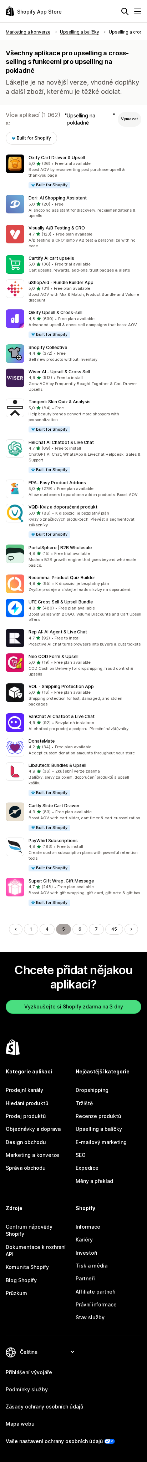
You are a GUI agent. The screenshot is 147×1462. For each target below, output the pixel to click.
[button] (73, 172)
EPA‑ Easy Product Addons (57, 482)
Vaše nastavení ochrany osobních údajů (54, 1441)
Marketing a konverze (32, 1155)
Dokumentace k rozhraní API (36, 1250)
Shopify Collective (48, 347)
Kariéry (84, 1239)
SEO (81, 1155)
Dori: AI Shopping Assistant (58, 198)
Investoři (86, 1253)
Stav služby (90, 1317)
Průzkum (16, 1293)
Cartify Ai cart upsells (51, 258)
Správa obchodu (26, 1168)
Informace (88, 1227)
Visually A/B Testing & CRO (57, 228)
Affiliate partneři (96, 1292)
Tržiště (84, 1103)
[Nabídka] (137, 11)
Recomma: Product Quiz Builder (62, 577)
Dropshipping (92, 1090)
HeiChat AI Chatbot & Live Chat (61, 442)
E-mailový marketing (101, 1142)
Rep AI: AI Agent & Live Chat (58, 631)
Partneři (85, 1278)
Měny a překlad (94, 1181)
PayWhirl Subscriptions (53, 840)
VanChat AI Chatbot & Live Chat (62, 716)
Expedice (87, 1168)
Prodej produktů (26, 1116)
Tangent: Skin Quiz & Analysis (60, 401)
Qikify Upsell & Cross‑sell (55, 312)
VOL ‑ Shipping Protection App (61, 686)
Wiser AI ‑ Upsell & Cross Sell (59, 371)
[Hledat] (124, 11)
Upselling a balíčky (99, 1129)
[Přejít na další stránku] (131, 929)
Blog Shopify (21, 1280)
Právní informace (96, 1304)
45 (114, 929)
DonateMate (42, 741)
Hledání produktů (27, 1103)
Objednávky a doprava (33, 1129)
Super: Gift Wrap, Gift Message (61, 881)
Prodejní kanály (24, 1090)
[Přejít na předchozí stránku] (15, 929)
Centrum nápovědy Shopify (29, 1230)
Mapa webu (20, 1424)
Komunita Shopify (27, 1267)
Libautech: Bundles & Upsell (57, 765)
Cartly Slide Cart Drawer (54, 805)
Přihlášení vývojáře (29, 1372)
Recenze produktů (98, 1116)
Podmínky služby (27, 1389)
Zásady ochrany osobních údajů (44, 1406)
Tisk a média (91, 1266)
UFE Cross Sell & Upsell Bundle (61, 601)
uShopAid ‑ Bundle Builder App (61, 282)
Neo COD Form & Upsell (53, 656)
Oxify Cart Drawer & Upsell (57, 157)
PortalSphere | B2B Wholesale (60, 547)
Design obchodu (26, 1142)
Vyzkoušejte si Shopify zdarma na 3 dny (73, 1006)
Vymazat (129, 118)
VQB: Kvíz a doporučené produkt (63, 507)
